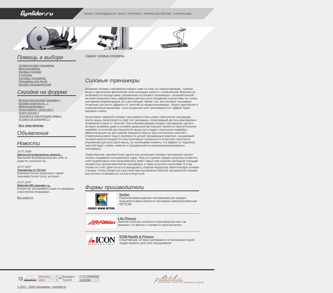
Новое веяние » (29, 113)
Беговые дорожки (30, 71)
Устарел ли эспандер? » (34, 119)
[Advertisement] (138, 67)
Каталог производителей (35, 84)
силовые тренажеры (111, 55)
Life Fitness (127, 218)
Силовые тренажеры (32, 78)
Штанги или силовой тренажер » (40, 100)
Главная (90, 55)
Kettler (124, 194)
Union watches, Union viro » (36, 109)
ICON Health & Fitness (136, 236)
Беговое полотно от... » (33, 103)
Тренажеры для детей (33, 81)
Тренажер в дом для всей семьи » (40, 116)
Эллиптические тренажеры (36, 65)
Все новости (25, 197)
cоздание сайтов (194, 282)
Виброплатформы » (32, 106)
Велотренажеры (29, 68)
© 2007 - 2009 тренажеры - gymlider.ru (41, 286)
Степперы (25, 75)
